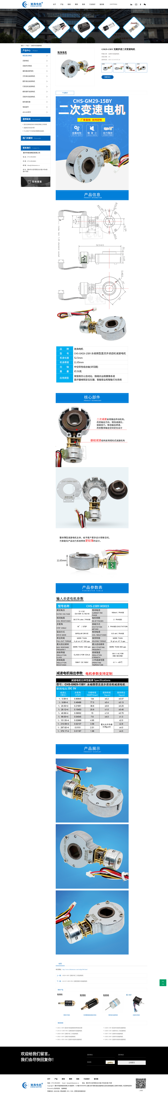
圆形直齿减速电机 (29, 81)
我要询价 (107, 77)
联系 (83, 4)
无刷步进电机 (27, 66)
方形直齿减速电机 (29, 76)
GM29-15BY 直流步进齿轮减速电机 (115, 1028)
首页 (22, 45)
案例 (76, 4)
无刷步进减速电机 (36, 45)
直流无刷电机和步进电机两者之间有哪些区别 (36, 124)
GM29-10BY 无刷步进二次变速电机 (72, 975)
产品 (61, 4)
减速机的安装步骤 (29, 127)
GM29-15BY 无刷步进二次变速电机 (115, 1031)
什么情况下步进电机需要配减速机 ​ (34, 131)
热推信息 (50, 1091)
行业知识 (92, 4)
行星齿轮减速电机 (29, 86)
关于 (54, 4)
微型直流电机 (27, 55)
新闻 (69, 4)
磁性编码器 (26, 102)
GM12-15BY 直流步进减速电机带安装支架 (69, 1028)
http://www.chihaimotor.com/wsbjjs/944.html (75, 969)
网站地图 (63, 1091)
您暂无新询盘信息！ (80, 1091)
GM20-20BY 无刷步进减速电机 (114, 1036)
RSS (68, 1091)
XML (71, 1091)
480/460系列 (27, 112)
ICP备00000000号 (81, 1085)
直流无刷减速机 (109, 1085)
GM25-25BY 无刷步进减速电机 (66, 1036)
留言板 (102, 4)
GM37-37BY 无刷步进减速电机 (114, 1033)
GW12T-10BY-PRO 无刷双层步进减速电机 (74, 981)
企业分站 (56, 1091)
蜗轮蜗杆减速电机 (29, 91)
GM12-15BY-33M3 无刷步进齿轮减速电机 (69, 1039)
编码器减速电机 (28, 71)
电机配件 (26, 107)
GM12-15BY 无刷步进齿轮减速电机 (115, 1039)
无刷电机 (26, 61)
